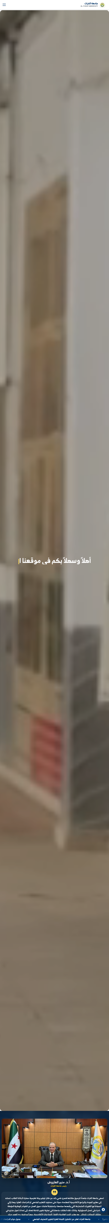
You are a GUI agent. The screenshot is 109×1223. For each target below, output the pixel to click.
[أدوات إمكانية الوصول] (103, 1209)
